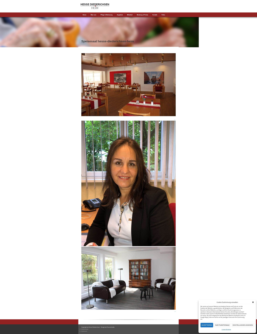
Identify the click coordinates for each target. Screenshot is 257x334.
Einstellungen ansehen (243, 325)
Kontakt (153, 15)
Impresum (84, 331)
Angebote (119, 15)
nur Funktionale (222, 325)
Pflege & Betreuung (105, 15)
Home (84, 15)
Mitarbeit (129, 15)
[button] (253, 302)
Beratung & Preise (141, 15)
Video (163, 15)
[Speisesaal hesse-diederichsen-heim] (128, 116)
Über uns (92, 15)
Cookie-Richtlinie (226, 329)
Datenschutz (84, 329)
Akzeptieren (207, 325)
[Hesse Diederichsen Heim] (103, 6)
